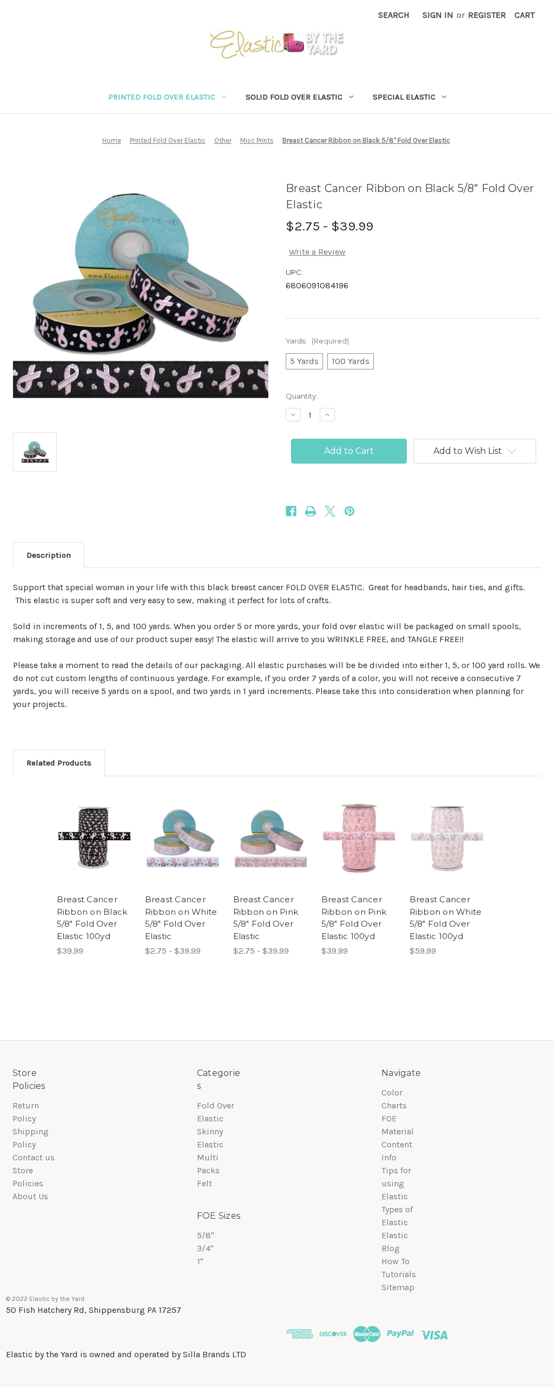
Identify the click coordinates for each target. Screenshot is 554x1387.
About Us (30, 1196)
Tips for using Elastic (396, 1183)
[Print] (310, 511)
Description (49, 555)
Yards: (317, 340)
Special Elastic (404, 97)
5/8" (205, 1235)
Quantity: (302, 396)
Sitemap (397, 1287)
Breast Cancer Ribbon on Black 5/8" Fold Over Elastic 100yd (92, 917)
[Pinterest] (349, 511)
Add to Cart (94, 838)
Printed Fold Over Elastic (161, 97)
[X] (330, 511)
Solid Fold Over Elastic (294, 97)
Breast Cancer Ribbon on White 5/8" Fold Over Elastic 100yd (446, 917)
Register (487, 15)
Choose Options (182, 838)
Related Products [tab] (59, 763)
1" (200, 1261)
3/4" (205, 1248)
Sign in (438, 15)
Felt (204, 1183)
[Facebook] (291, 511)
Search (394, 15)
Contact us (33, 1157)
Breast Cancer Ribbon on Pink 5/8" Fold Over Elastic (266, 917)
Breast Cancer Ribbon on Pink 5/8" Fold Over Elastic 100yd (354, 917)
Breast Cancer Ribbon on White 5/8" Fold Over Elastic (181, 917)
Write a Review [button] (317, 252)
